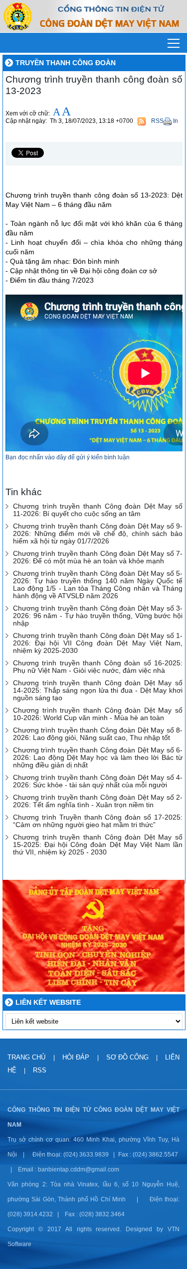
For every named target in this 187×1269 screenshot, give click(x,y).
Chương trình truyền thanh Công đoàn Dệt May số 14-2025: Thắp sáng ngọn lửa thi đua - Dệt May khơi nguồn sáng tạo (98, 690)
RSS (39, 1070)
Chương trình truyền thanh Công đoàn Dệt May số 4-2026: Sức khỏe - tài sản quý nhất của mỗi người (98, 781)
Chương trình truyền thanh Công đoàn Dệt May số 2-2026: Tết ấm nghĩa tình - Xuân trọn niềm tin (98, 801)
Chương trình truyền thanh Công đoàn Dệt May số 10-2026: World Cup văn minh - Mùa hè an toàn (98, 714)
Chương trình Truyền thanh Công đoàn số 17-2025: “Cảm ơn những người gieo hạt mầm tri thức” (98, 821)
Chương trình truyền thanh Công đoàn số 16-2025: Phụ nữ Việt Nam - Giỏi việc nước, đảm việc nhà (98, 666)
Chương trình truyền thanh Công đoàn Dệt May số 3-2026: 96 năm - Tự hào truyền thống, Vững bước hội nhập (98, 616)
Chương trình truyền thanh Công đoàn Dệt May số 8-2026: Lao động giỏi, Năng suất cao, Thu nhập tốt (98, 734)
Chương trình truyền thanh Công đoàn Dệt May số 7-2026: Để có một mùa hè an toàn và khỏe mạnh (98, 557)
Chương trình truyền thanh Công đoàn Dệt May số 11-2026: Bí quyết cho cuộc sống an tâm (98, 510)
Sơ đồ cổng (127, 1057)
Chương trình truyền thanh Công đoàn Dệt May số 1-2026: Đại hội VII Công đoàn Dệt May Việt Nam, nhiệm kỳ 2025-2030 (98, 643)
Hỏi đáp (76, 1057)
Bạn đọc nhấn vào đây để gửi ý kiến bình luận (67, 457)
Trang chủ (27, 1057)
